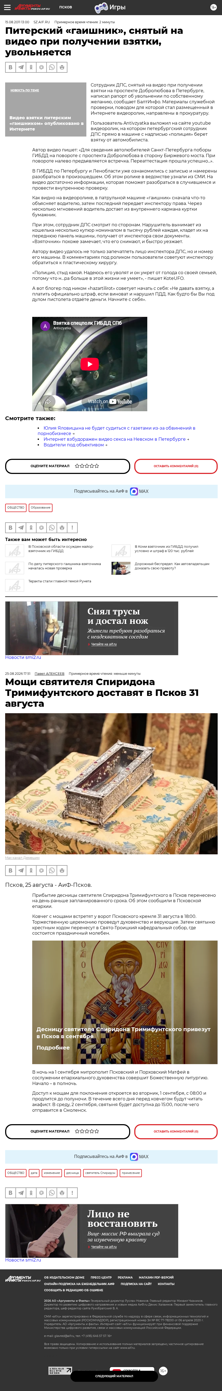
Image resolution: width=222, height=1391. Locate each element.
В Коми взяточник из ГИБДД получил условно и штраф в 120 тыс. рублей (166, 549)
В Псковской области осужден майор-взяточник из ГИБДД (61, 549)
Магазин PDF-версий (156, 1277)
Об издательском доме (64, 1277)
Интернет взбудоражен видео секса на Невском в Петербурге (115, 439)
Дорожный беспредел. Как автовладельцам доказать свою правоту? (172, 566)
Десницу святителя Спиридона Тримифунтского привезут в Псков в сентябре (124, 1033)
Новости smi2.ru (23, 657)
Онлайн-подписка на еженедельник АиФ (79, 1284)
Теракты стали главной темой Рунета (59, 581)
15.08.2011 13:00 (17, 22)
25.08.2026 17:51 (17, 674)
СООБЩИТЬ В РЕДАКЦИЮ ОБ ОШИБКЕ (73, 1290)
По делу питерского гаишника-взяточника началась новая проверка (64, 566)
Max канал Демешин (22, 858)
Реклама (125, 1277)
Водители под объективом (74, 444)
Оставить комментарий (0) (176, 466)
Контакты (166, 1284)
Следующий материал (114, 1376)
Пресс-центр (101, 1277)
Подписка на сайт (136, 1284)
